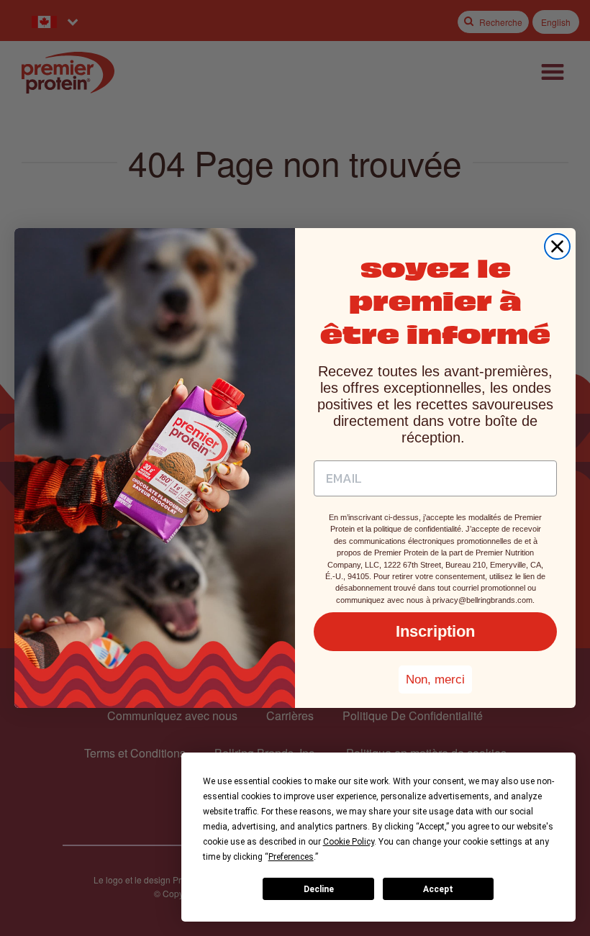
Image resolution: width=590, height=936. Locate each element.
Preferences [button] (291, 857)
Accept (438, 889)
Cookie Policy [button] (348, 842)
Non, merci (435, 679)
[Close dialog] (557, 246)
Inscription (435, 631)
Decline (319, 889)
